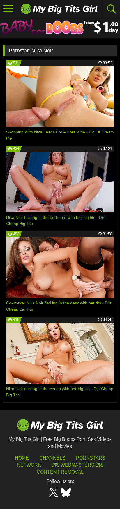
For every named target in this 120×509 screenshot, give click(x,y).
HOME (22, 457)
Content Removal (60, 471)
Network (29, 464)
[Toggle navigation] (8, 9)
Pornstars (90, 457)
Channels (52, 457)
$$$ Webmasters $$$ (77, 464)
